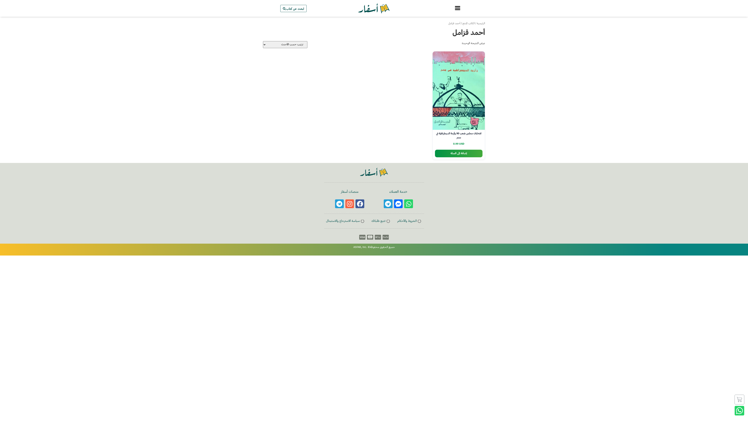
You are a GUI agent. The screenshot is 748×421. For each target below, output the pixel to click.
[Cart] (739, 399)
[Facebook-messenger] (398, 203)
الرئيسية (481, 23)
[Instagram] (349, 203)
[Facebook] (359, 203)
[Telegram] (388, 203)
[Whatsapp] (408, 203)
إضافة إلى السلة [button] (459, 153)
